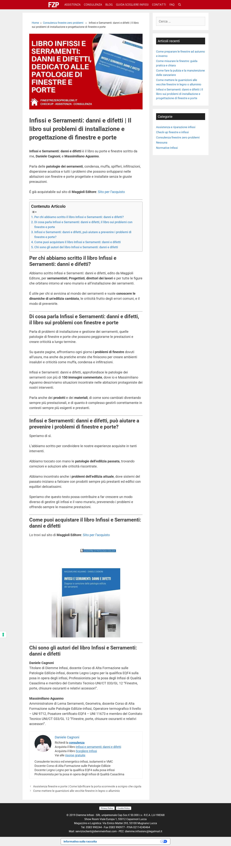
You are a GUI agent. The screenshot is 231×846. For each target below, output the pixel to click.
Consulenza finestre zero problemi (63, 22)
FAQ (172, 4)
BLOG (109, 4)
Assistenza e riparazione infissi (175, 127)
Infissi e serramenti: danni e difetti (98, 747)
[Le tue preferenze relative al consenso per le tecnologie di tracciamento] (3, 634)
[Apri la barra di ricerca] (179, 4)
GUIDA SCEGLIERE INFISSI (132, 4)
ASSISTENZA (72, 4)
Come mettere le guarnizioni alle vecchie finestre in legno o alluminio (76, 790)
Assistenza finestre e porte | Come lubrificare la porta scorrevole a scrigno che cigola (87, 786)
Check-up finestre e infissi (172, 132)
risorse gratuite (75, 755)
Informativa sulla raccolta (80, 841)
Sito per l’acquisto (111, 192)
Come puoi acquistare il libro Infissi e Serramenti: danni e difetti (77, 242)
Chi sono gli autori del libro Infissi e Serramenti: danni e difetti (76, 247)
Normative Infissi (167, 147)
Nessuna (161, 142)
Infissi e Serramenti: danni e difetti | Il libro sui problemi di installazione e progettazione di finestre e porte (179, 94)
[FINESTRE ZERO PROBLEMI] (54, 4)
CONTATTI (159, 4)
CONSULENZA (93, 4)
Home (35, 22)
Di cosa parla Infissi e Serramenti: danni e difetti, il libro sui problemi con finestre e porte (83, 224)
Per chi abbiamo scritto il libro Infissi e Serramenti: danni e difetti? (79, 217)
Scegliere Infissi (86, 751)
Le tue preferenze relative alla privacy (130, 841)
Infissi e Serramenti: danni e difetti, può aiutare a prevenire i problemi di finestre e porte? (82, 234)
